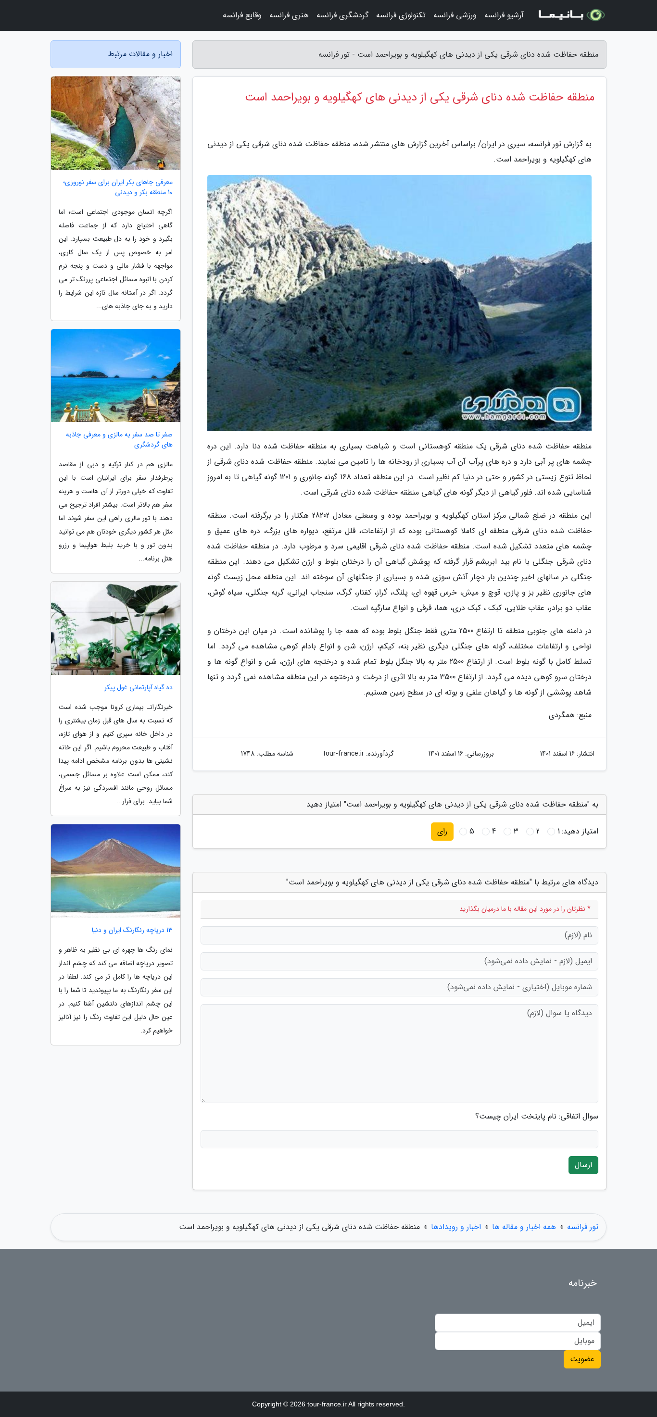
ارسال (583, 1165)
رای (442, 831)
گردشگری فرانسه (342, 15)
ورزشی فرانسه (455, 15)
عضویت (582, 1359)
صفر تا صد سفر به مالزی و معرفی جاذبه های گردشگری (119, 440)
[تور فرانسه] (570, 15)
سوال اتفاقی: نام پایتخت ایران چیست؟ (536, 1116)
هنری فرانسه (289, 15)
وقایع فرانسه (242, 15)
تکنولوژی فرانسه (401, 15)
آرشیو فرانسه (504, 15)
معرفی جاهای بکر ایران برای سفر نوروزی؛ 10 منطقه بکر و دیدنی (118, 187)
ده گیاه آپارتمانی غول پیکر (138, 688)
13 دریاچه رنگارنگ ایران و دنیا (132, 930)
